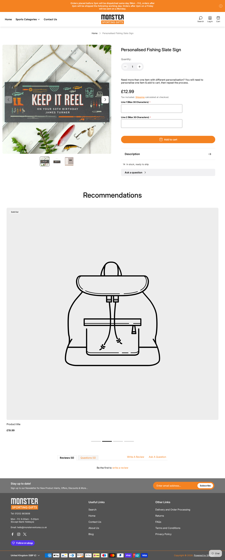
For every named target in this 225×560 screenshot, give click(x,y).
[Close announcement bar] (221, 6)
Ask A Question (157, 456)
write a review (120, 467)
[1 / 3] (45, 161)
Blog (91, 534)
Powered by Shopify (204, 555)
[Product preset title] (112, 314)
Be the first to (112, 467)
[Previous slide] (8, 99)
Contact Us (94, 521)
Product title (13, 424)
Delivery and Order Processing (172, 509)
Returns (159, 515)
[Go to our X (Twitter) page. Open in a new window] (25, 534)
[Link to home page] (24, 504)
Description (132, 154)
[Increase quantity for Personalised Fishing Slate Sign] (139, 67)
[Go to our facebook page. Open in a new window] (12, 534)
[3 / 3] (69, 161)
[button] (96, 441)
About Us (93, 527)
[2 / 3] (57, 161)
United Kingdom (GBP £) (23, 555)
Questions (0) (88, 457)
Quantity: (126, 59)
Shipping (140, 97)
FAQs (158, 521)
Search (92, 509)
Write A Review (135, 456)
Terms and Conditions (167, 527)
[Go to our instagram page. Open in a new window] (19, 534)
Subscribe (205, 485)
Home (95, 33)
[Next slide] (105, 99)
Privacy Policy (163, 534)
